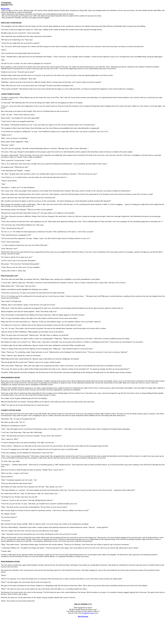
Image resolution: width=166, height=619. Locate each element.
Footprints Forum (88, 613)
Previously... (5, 8)
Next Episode (83, 616)
